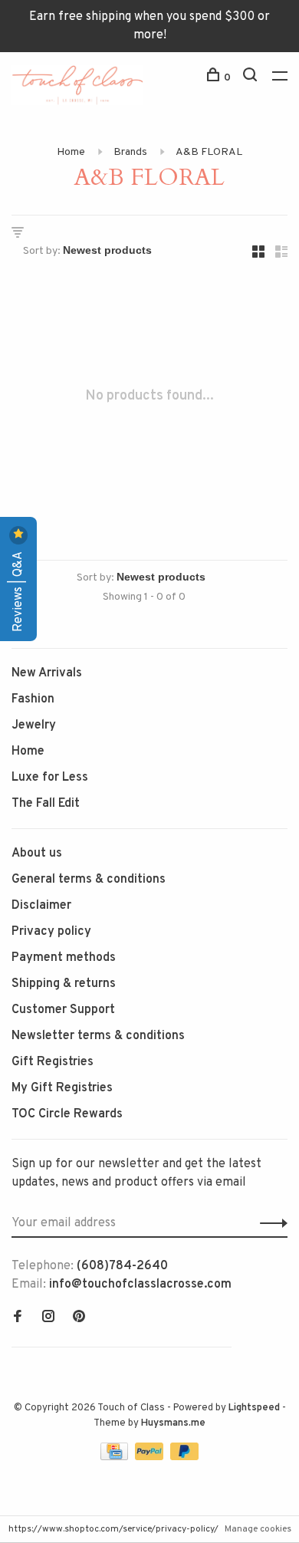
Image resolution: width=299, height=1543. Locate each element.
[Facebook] (18, 1318)
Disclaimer (41, 905)
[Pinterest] (79, 1318)
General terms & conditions (89, 879)
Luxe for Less (50, 777)
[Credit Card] (115, 1457)
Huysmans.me (173, 1423)
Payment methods (64, 958)
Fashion (33, 699)
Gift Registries (53, 1062)
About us (37, 853)
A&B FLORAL (209, 152)
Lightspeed (254, 1408)
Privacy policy (51, 931)
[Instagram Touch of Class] (48, 1318)
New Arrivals (47, 673)
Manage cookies (258, 1529)
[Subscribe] (269, 1223)
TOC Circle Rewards (67, 1114)
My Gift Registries (62, 1088)
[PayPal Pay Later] (184, 1457)
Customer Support (63, 1010)
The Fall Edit (46, 803)
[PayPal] (150, 1457)
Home (71, 152)
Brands (130, 152)
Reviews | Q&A (18, 590)
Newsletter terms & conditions (98, 1036)
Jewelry (34, 725)
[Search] (252, 77)
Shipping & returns (64, 984)
